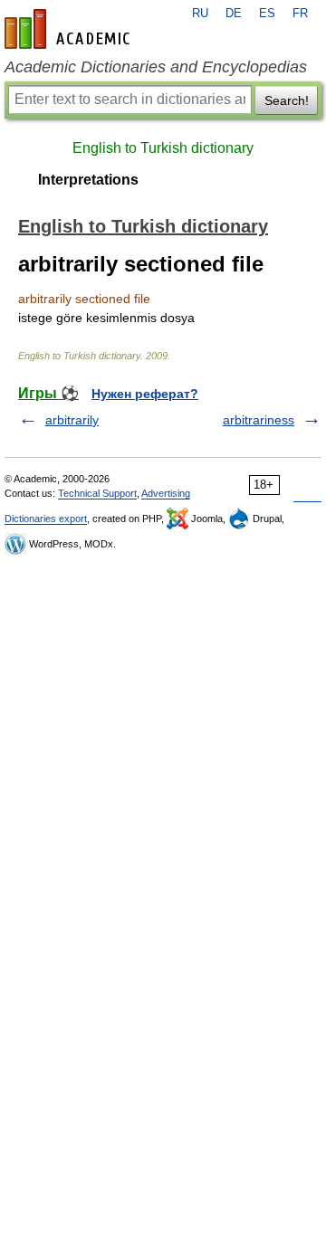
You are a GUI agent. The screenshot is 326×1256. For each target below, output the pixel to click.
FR (300, 13)
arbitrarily (72, 420)
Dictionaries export (46, 518)
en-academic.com (70, 29)
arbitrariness (258, 420)
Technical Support (97, 493)
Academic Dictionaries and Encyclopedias (156, 67)
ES (267, 13)
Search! (286, 100)
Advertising (165, 493)
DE (233, 13)
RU (200, 13)
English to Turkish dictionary (163, 148)
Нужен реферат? (144, 393)
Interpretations (88, 179)
